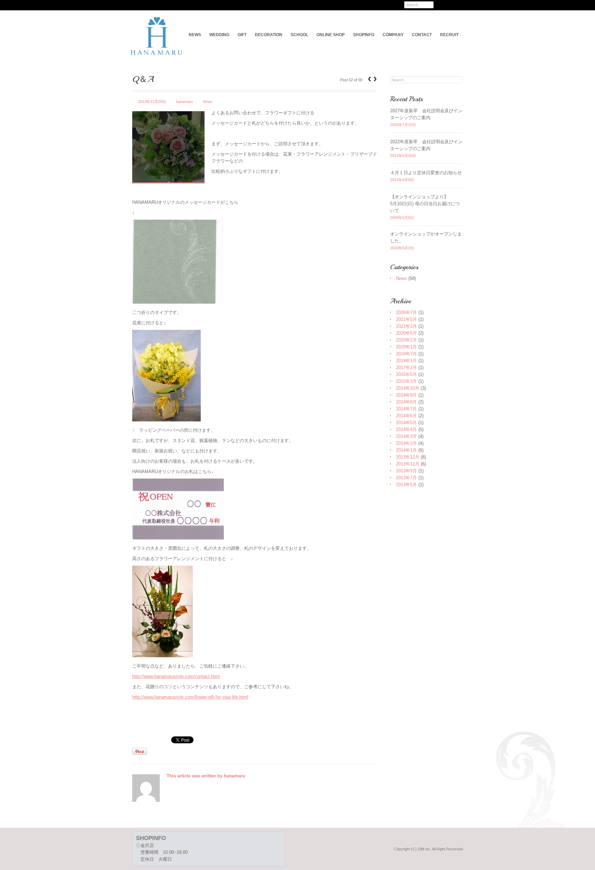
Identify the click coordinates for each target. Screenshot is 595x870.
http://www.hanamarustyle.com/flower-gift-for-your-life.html (190, 697)
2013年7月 (406, 477)
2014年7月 (406, 408)
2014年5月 (406, 422)
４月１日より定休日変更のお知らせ (426, 172)
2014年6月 (406, 415)
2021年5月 (406, 319)
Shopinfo (363, 34)
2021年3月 (406, 326)
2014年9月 (406, 395)
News (195, 34)
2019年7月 (406, 353)
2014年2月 (406, 443)
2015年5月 (406, 374)
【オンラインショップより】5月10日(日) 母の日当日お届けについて (425, 203)
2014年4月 (406, 429)
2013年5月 (406, 484)
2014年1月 (406, 450)
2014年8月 (406, 402)
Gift (242, 34)
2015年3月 (406, 381)
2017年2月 (406, 367)
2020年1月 (406, 346)
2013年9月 (406, 470)
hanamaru (184, 101)
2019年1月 (406, 360)
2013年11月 (407, 464)
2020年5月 (406, 333)
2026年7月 (406, 312)
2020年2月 (406, 340)
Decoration (268, 34)
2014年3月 (406, 436)
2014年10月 (407, 388)
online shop (330, 34)
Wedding (219, 34)
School (299, 34)
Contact (422, 34)
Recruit (449, 34)
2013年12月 (407, 457)
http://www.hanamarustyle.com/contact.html (176, 676)
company (393, 34)
